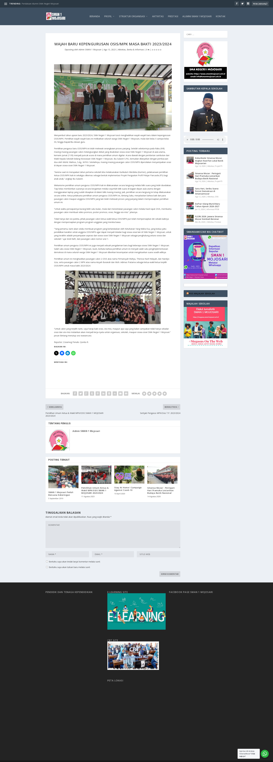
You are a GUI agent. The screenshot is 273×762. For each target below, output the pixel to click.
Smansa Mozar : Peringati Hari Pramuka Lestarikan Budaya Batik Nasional (161, 490)
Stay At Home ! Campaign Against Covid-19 (128, 488)
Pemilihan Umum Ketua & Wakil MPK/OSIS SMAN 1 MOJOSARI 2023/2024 (94, 490)
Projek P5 (218, 166)
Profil (108, 16)
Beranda (95, 16)
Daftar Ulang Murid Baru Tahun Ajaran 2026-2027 (207, 205)
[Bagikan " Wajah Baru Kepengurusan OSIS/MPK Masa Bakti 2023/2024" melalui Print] (126, 393)
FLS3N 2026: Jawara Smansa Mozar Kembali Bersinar (209, 217)
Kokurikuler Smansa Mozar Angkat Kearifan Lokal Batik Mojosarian (209, 160)
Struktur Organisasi (132, 16)
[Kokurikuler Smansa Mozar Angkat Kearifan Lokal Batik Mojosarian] (190, 159)
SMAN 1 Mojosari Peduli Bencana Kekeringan (60, 493)
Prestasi (173, 16)
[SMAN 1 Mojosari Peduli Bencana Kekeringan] (63, 477)
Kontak (220, 16)
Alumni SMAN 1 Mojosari (197, 16)
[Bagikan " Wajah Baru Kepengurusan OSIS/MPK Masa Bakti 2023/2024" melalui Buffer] (109, 393)
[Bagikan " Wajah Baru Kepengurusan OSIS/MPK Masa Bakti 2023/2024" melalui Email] (120, 393)
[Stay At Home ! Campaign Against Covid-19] (129, 474)
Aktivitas (158, 16)
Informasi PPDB (213, 209)
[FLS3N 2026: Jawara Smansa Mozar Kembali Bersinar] (190, 218)
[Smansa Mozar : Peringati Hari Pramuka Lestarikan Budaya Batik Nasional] (162, 475)
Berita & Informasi (135, 49)
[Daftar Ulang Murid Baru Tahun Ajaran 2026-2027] (190, 205)
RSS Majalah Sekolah (202, 293)
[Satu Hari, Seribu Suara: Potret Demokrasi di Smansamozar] (190, 190)
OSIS (216, 196)
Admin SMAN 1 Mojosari (90, 49)
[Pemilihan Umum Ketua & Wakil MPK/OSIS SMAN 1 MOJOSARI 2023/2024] (96, 475)
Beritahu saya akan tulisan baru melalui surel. (69, 567)
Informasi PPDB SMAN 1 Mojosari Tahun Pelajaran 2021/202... (51, 3)
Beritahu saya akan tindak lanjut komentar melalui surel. (74, 561)
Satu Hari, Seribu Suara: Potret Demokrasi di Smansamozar (207, 191)
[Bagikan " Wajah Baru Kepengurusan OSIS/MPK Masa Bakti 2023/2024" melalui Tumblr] (92, 393)
